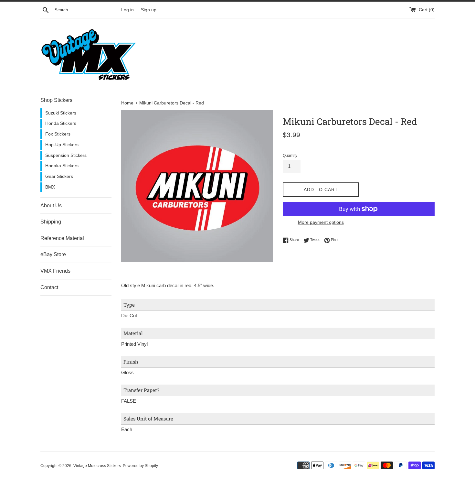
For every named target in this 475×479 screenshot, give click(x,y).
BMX (50, 187)
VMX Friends (55, 271)
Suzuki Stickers (60, 113)
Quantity (290, 155)
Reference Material (62, 238)
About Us (51, 205)
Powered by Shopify (140, 465)
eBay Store (53, 254)
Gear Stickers (59, 176)
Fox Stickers (57, 134)
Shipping (50, 221)
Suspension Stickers (66, 155)
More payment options (321, 222)
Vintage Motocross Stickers (97, 465)
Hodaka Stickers (62, 165)
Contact (49, 287)
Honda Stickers (60, 123)
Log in (127, 9)
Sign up (148, 9)
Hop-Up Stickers (62, 144)
